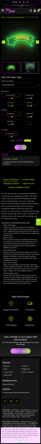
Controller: (4, 130)
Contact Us (25, 366)
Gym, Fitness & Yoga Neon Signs (11, 416)
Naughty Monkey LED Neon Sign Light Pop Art (14, 423)
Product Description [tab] (11, 180)
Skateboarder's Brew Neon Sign (28, 421)
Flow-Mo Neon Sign (8, 411)
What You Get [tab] (28, 184)
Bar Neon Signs (19, 413)
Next (37, 42)
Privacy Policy (8, 372)
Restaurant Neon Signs (9, 415)
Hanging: (4, 110)
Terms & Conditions (28, 372)
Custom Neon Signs (20, 411)
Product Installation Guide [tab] (18, 187)
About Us (7, 366)
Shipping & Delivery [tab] (11, 184)
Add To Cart (20, 147)
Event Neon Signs (29, 413)
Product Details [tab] (28, 180)
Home (3, 17)
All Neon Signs (15, 410)
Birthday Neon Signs (31, 411)
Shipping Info (26, 369)
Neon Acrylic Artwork (26, 410)
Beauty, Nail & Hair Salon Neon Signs (26, 415)
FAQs (5, 369)
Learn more (25, 437)
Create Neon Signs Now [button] (20, 351)
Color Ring (35, 410)
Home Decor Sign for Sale (15, 17)
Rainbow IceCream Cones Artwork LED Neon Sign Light (17, 426)
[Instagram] (10, 401)
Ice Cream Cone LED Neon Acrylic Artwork (25, 425)
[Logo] (10, 10)
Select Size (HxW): (7, 81)
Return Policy (8, 375)
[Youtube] (16, 401)
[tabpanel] (20, 240)
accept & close (21, 440)
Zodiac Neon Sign (26, 416)
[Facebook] (4, 401)
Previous (3, 42)
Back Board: (5, 91)
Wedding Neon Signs (8, 413)
